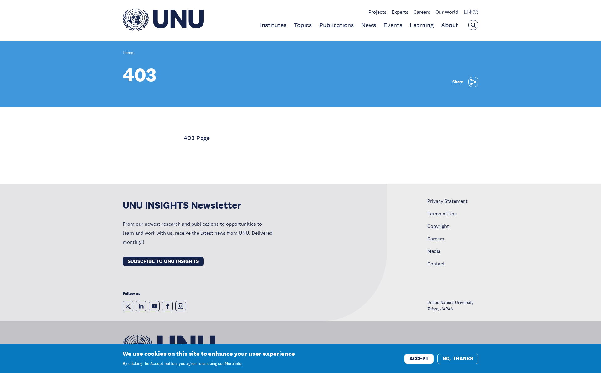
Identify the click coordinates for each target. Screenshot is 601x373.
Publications (336, 25)
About (449, 25)
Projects (377, 12)
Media (433, 251)
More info (233, 363)
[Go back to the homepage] (163, 29)
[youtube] (154, 306)
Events (392, 25)
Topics (303, 25)
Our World (446, 12)
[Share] (473, 82)
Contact (436, 263)
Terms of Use (442, 213)
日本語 (470, 12)
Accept (419, 358)
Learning (422, 25)
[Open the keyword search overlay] (473, 25)
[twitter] (128, 306)
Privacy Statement (447, 201)
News (368, 25)
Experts (400, 12)
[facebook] (167, 306)
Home (128, 53)
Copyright (438, 226)
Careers (422, 12)
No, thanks (458, 358)
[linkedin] (141, 306)
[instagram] (180, 306)
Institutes (273, 25)
